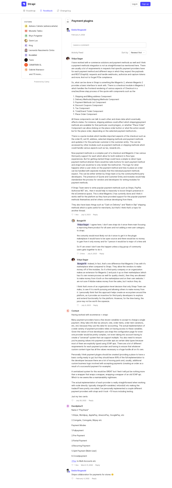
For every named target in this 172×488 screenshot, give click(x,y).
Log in (134, 4)
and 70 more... (35, 74)
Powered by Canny (41, 82)
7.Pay (73, 461)
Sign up (145, 4)
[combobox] (137, 52)
